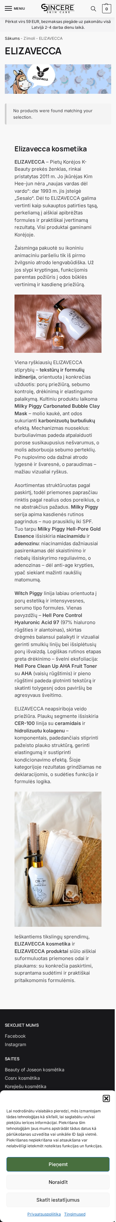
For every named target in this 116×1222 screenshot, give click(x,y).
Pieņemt (58, 1164)
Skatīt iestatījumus (58, 1200)
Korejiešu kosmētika (25, 1086)
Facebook (15, 1036)
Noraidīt (58, 1182)
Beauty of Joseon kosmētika (34, 1069)
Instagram (15, 1044)
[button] (106, 1098)
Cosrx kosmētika (22, 1078)
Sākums (12, 38)
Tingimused (74, 1214)
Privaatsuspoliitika (44, 1214)
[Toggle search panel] (93, 8)
